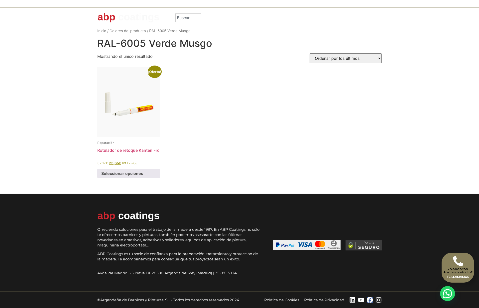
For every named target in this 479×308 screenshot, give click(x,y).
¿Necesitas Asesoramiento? (458, 270)
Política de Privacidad (324, 300)
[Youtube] (361, 300)
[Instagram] (378, 300)
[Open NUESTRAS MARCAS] (317, 17)
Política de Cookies (281, 300)
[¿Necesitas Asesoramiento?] (458, 261)
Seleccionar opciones (122, 173)
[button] (447, 293)
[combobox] (188, 17)
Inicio (101, 31)
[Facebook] (370, 300)
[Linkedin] (352, 300)
